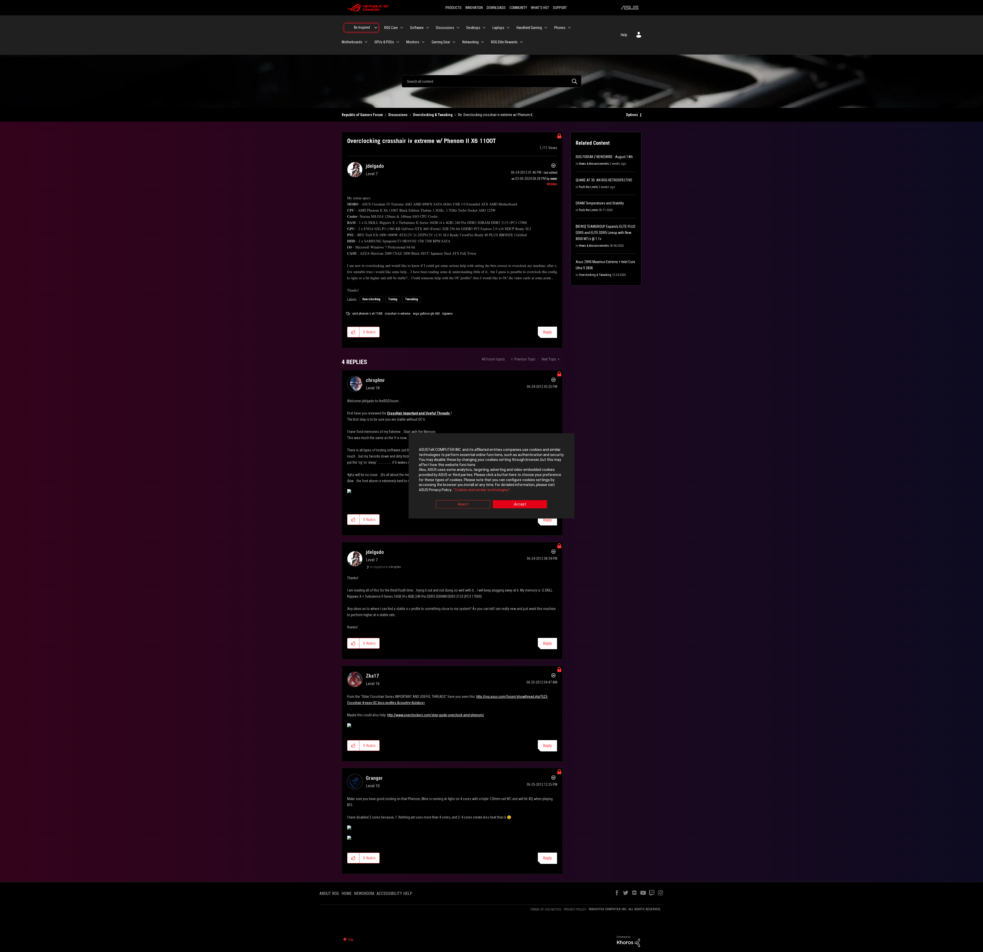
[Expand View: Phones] (569, 27)
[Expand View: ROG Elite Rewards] (521, 42)
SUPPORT (560, 8)
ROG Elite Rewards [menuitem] (504, 42)
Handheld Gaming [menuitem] (529, 28)
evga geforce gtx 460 (426, 313)
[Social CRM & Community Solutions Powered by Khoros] (628, 941)
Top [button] (350, 939)
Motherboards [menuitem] (352, 42)
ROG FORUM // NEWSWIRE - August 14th (604, 157)
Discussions (398, 115)
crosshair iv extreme (397, 313)
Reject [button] (463, 504)
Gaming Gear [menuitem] (441, 42)
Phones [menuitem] (559, 28)
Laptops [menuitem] (498, 28)
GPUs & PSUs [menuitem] (384, 42)
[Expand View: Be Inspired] (375, 28)
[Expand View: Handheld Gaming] (545, 27)
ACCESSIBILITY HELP (394, 893)
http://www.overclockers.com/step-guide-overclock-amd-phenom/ (435, 715)
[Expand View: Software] (427, 27)
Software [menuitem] (417, 28)
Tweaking (411, 299)
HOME (346, 893)
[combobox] (491, 81)
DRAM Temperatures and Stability (600, 203)
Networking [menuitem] (470, 42)
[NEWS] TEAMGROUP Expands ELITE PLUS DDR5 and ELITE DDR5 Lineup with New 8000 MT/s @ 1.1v (605, 232)
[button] (353, 332)
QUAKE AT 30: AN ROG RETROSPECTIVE (604, 180)
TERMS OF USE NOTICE (545, 909)
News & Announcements (594, 163)
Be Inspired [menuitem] (362, 27)
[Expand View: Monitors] (423, 42)
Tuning (392, 299)
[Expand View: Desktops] (484, 27)
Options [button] (632, 115)
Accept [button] (520, 504)
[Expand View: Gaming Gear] (453, 42)
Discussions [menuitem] (445, 28)
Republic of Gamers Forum (362, 115)
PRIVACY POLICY (575, 909)
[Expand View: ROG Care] (401, 27)
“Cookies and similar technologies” (481, 490)
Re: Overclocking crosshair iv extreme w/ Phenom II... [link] (496, 115)
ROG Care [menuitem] (391, 28)
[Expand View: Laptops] (508, 27)
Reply (547, 332)
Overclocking (371, 299)
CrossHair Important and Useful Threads (419, 413)
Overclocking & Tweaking (433, 115)
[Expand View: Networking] (482, 42)
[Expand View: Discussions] (458, 27)
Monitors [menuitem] (412, 42)
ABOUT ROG (329, 893)
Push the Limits (588, 187)
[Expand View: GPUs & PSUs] (397, 42)
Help (624, 35)
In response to (385, 567)
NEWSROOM (364, 893)
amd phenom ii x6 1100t (367, 313)
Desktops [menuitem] (473, 28)
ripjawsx (447, 313)
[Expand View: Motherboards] (366, 42)
